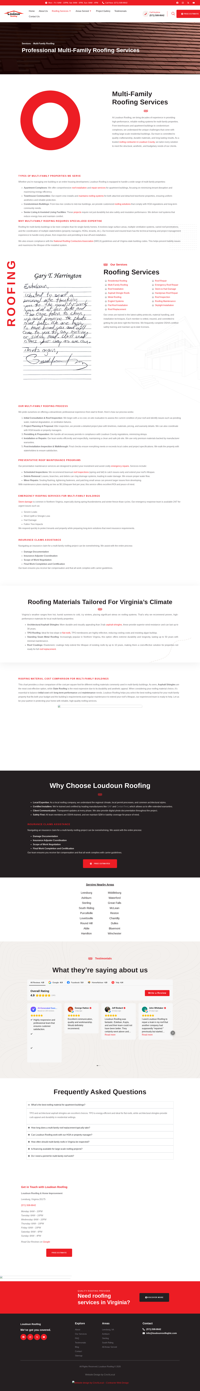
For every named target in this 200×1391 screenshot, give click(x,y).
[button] (170, 14)
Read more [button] (110, 1035)
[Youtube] (194, 3)
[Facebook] (177, 3)
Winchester (114, 933)
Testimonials (120, 11)
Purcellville (86, 913)
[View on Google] (70, 1009)
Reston (114, 913)
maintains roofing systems (91, 196)
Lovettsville (86, 918)
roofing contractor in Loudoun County (137, 142)
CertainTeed (122, 806)
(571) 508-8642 (28, 1205)
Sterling (86, 902)
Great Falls (114, 902)
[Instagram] (183, 3)
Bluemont (114, 928)
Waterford (115, 897)
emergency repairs (120, 466)
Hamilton (86, 933)
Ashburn (86, 897)
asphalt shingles (114, 625)
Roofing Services (60, 11)
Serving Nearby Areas (100, 884)
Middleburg (114, 892)
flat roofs (66, 633)
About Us (43, 11)
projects (77, 212)
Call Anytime (155, 12)
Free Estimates (102, 864)
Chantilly (114, 918)
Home (32, 11)
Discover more (155, 1297)
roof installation (79, 188)
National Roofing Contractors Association (73, 241)
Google (46, 1242)
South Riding (86, 908)
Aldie (86, 928)
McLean (114, 908)
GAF (109, 806)
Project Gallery (103, 11)
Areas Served (82, 11)
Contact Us (34, 16)
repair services (98, 188)
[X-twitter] (188, 3)
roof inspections (81, 472)
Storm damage (25, 502)
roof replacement (48, 649)
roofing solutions (123, 204)
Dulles (114, 923)
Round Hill (86, 923)
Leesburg (86, 892)
